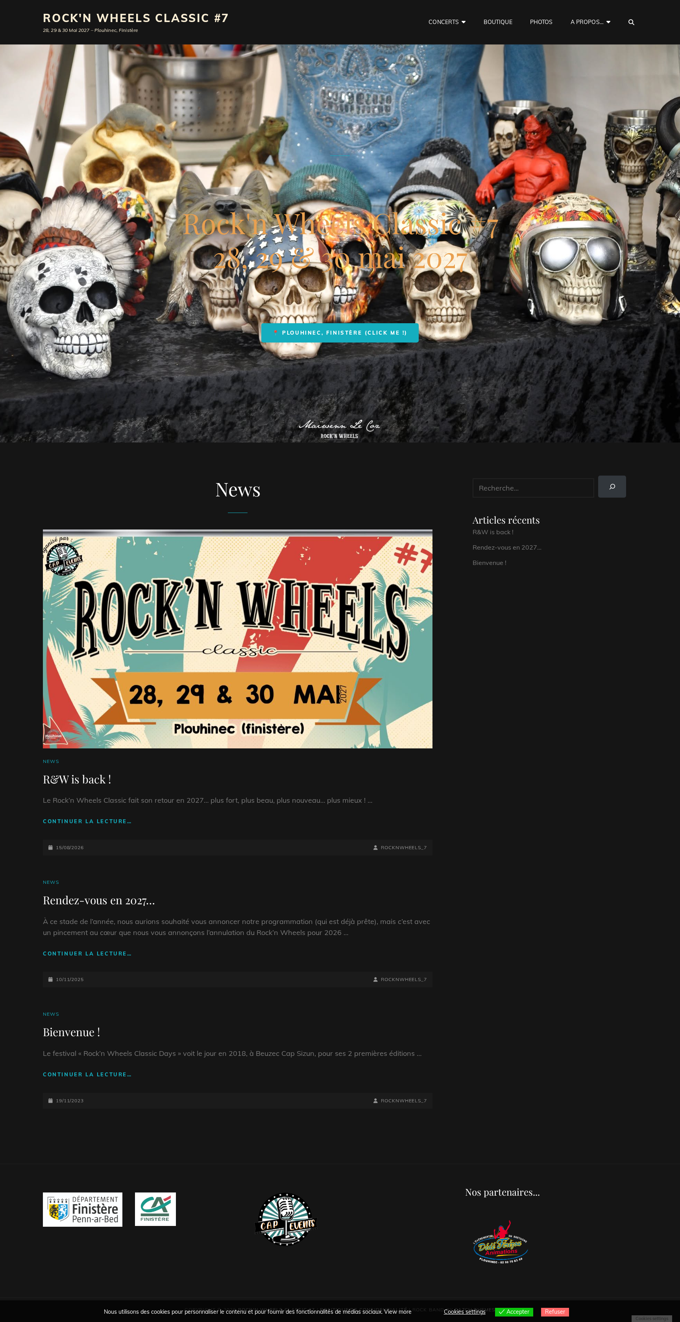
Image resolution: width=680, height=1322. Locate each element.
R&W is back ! (77, 779)
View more (398, 1311)
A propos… (587, 22)
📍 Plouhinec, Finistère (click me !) (340, 333)
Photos (541, 22)
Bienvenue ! (71, 1031)
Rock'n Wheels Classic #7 (136, 18)
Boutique (498, 22)
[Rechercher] (612, 487)
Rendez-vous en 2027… (99, 899)
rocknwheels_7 (404, 847)
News (51, 761)
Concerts (444, 22)
